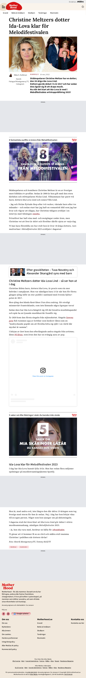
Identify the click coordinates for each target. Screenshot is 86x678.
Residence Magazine (66, 661)
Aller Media (33, 674)
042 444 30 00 (32, 672)
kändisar (13, 547)
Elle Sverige (16, 661)
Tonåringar (42, 13)
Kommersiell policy (9, 649)
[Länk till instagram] (8, 613)
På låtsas (18, 334)
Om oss (4, 623)
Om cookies (6, 634)
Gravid (5, 13)
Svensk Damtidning (31, 661)
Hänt (22, 661)
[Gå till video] (74, 140)
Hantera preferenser (10, 638)
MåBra (47, 661)
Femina (41, 661)
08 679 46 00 (68, 674)
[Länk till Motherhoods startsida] (43, 6)
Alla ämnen (6, 630)
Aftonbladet (58, 529)
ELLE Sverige (19, 668)
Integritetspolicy (8, 642)
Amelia (36, 213)
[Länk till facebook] (3, 613)
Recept (57, 661)
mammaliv (34, 74)
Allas (52, 661)
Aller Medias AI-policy (10, 645)
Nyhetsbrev (6, 627)
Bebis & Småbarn (18, 13)
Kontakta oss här (77, 623)
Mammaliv (54, 13)
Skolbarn (31, 13)
